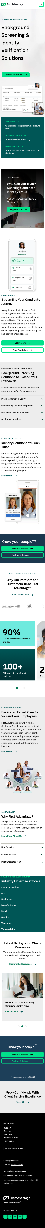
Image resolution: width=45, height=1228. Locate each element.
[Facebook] (5, 1217)
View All (20, 1102)
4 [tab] (27, 688)
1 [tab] (17, 688)
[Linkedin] (20, 1217)
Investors (7, 1134)
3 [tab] (24, 688)
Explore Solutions (20, 555)
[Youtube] (15, 1217)
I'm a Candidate (20, 350)
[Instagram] (24, 1217)
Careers (7, 1131)
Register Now (16, 209)
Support (7, 1128)
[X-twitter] (10, 1217)
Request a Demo (20, 548)
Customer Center (17, 1165)
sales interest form (21, 1180)
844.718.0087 (12, 1175)
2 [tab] (20, 688)
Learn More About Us (11, 836)
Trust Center (9, 1141)
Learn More (20, 342)
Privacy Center (10, 1137)
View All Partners (20, 594)
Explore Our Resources (20, 964)
